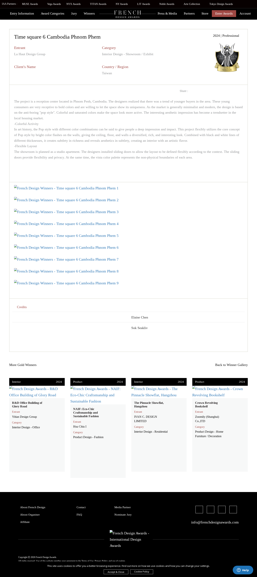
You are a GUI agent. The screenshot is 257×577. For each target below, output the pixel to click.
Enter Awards (224, 13)
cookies (121, 561)
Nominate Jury (123, 514)
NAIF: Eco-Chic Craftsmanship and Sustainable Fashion (86, 412)
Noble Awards (167, 4)
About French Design (32, 507)
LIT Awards (144, 4)
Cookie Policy (141, 571)
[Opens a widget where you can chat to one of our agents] (243, 570)
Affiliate (25, 521)
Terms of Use (87, 561)
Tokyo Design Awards (221, 4)
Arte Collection (192, 4)
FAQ (79, 514)
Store (204, 13)
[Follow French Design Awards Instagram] (222, 510)
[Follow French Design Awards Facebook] (199, 510)
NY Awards (122, 4)
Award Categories (52, 13)
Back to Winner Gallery (230, 365)
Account (245, 13)
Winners (89, 13)
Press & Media (167, 13)
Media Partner (122, 507)
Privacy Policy (101, 561)
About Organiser (30, 514)
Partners (189, 13)
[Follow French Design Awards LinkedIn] (233, 510)
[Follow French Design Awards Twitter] (210, 510)
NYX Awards (73, 4)
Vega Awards (54, 4)
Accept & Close (116, 572)
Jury (74, 13)
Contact (81, 507)
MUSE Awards (30, 4)
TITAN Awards (98, 4)
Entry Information (22, 13)
